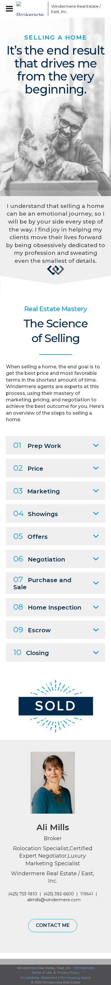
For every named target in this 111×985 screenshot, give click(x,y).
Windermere (84, 968)
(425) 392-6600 (59, 894)
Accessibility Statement (38, 978)
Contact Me (53, 925)
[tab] (55, 445)
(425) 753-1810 (22, 894)
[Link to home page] (30, 9)
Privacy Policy (68, 973)
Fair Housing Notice (75, 978)
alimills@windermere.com (54, 899)
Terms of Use (42, 973)
